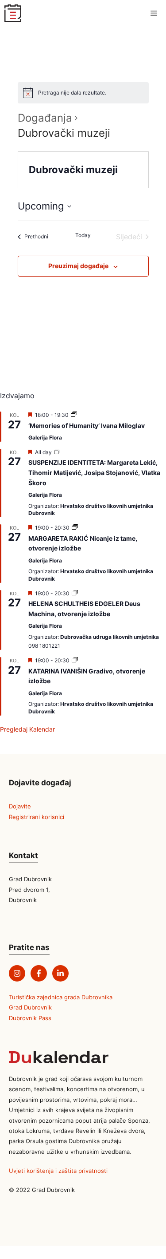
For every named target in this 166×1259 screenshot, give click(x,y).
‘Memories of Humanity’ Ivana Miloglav (86, 425)
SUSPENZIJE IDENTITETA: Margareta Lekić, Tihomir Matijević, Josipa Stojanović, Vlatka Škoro (94, 472)
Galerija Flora (45, 437)
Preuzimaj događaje (78, 265)
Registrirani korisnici (36, 816)
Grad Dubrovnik (30, 1007)
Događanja (45, 117)
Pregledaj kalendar (27, 729)
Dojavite (20, 806)
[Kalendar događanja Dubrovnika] (12, 13)
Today (83, 235)
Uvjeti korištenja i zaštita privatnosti (58, 1170)
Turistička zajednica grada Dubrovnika (60, 997)
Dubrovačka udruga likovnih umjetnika (109, 636)
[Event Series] (74, 415)
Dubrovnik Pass (30, 1017)
